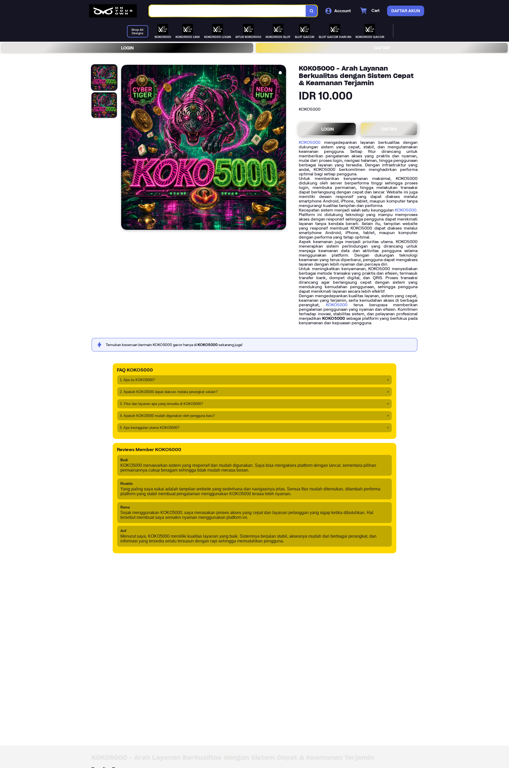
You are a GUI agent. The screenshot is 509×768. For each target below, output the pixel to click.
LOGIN (127, 48)
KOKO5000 (310, 142)
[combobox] (227, 11)
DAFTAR (382, 48)
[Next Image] (282, 148)
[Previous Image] (125, 148)
